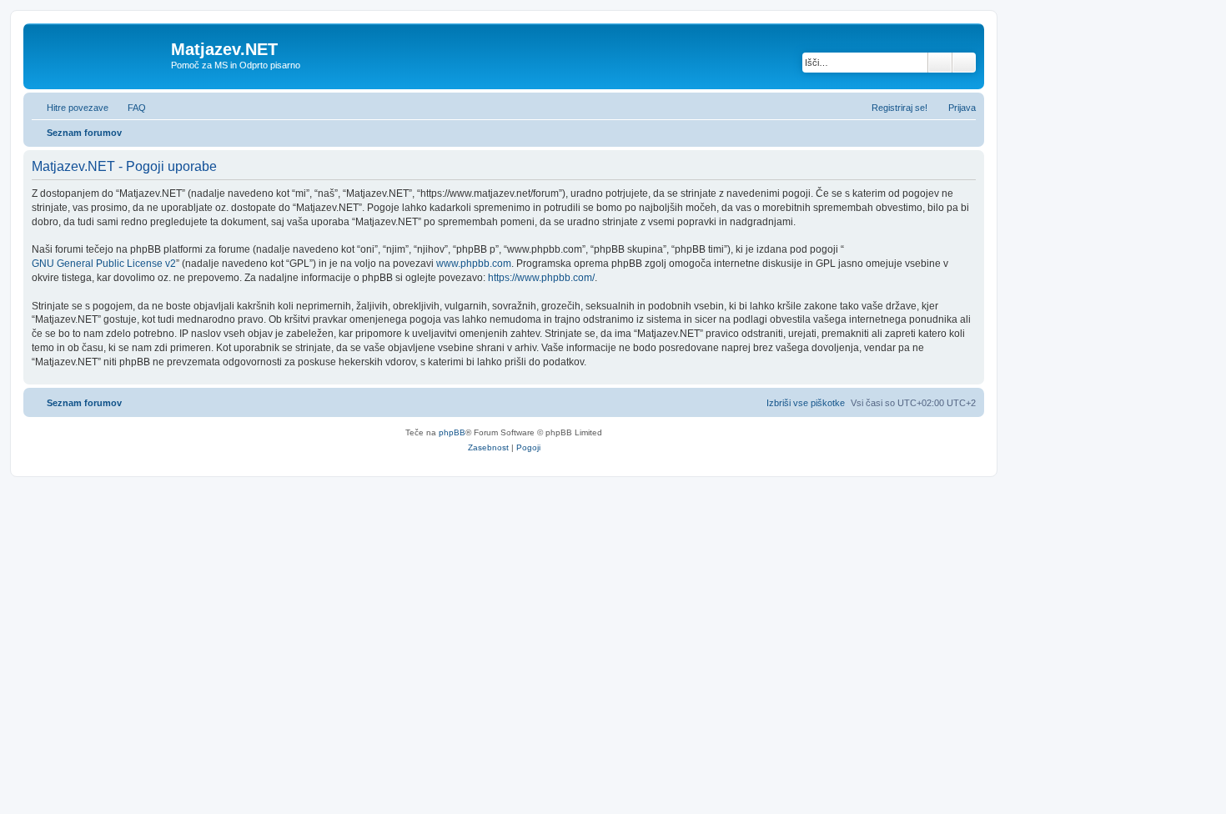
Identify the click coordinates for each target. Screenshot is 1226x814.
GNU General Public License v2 (104, 263)
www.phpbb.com (473, 263)
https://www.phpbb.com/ (541, 278)
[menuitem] (129, 108)
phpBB (452, 432)
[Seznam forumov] (99, 54)
